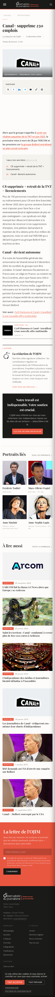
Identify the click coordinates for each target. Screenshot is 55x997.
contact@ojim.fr (20, 918)
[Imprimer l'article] (42, 89)
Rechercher (8, 955)
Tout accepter (14, 982)
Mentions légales (36, 934)
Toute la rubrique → (42, 547)
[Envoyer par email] (30, 89)
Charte (32, 930)
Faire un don (8, 966)
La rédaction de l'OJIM (12, 36)
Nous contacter (35, 938)
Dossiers (6, 934)
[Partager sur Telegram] (25, 89)
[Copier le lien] (36, 89)
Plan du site (34, 942)
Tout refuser (35, 982)
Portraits (7, 942)
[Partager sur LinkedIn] (19, 89)
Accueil (7, 15)
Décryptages (24, 15)
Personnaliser (12, 988)
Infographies (8, 947)
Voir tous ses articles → (24, 387)
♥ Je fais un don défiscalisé (27, 431)
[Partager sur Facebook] (13, 89)
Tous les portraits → (42, 455)
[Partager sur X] (8, 89)
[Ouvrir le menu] (4, 4)
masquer (31, 160)
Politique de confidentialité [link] (18, 991)
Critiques (7, 938)
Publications (8, 951)
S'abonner (12, 871)
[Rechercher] (51, 4)
